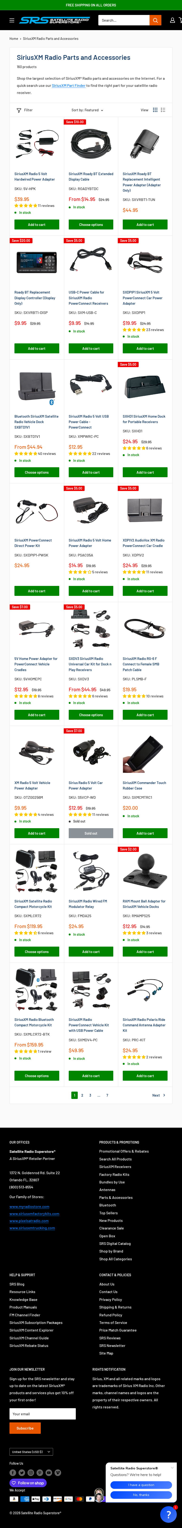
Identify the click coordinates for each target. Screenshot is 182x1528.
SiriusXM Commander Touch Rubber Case (144, 785)
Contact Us (108, 1291)
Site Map (106, 1353)
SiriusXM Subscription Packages (36, 1322)
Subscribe (25, 1428)
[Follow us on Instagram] (30, 1472)
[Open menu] (11, 20)
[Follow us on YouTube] (49, 1472)
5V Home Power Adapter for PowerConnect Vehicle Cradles (36, 664)
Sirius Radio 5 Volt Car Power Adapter (86, 785)
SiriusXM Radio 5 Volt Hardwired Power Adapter (34, 176)
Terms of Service (113, 1322)
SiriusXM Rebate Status (28, 1345)
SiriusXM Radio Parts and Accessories (50, 39)
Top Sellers (108, 1212)
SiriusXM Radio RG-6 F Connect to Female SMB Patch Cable (141, 664)
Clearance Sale (111, 1228)
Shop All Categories (115, 1259)
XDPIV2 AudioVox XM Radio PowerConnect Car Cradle (143, 543)
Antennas (107, 1189)
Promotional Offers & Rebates (124, 1151)
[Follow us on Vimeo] (58, 1472)
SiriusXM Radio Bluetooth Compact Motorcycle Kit (34, 1022)
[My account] (172, 20)
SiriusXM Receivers (115, 1166)
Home (13, 39)
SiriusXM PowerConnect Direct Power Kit (33, 543)
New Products (111, 1220)
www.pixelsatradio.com (29, 1220)
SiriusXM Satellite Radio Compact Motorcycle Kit (33, 904)
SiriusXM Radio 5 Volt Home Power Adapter (90, 543)
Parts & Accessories (116, 1197)
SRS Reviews (110, 1338)
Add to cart (37, 224)
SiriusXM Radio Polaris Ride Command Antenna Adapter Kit (144, 1025)
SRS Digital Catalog (115, 1243)
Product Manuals (23, 1307)
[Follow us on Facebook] (12, 1472)
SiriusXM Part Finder (69, 85)
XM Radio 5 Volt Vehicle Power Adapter (32, 785)
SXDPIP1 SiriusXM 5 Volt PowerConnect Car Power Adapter (143, 297)
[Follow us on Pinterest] (39, 1472)
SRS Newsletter (112, 1345)
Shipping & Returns (115, 1307)
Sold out (91, 833)
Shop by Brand (111, 1251)
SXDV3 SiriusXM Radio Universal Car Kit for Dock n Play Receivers (90, 664)
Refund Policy (110, 1315)
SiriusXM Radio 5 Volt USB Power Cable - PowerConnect (89, 422)
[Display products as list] (163, 110)
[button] (168, 1514)
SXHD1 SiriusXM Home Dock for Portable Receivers (144, 419)
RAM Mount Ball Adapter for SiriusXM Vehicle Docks (144, 904)
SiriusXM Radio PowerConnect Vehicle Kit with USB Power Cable (89, 1025)
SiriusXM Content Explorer (31, 1330)
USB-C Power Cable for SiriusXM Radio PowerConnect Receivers (88, 297)
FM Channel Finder (24, 1315)
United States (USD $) (27, 1452)
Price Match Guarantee (118, 1330)
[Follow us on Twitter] (21, 1472)
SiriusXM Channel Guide (29, 1338)
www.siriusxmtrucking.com (32, 1227)
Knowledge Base (23, 1299)
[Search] (155, 20)
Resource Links (22, 1291)
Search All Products (115, 1159)
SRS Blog (16, 1284)
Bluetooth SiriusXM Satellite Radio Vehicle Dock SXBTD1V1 (36, 422)
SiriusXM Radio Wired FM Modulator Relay (88, 904)
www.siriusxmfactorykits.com (34, 1213)
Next (156, 1095)
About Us (106, 1284)
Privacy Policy (110, 1299)
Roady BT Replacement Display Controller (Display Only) (34, 297)
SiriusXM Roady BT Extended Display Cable (91, 176)
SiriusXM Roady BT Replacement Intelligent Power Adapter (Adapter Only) (142, 182)
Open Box (107, 1236)
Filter (28, 110)
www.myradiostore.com (29, 1206)
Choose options (91, 224)
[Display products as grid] (155, 110)
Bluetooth (107, 1205)
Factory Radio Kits (114, 1174)
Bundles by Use (112, 1182)
